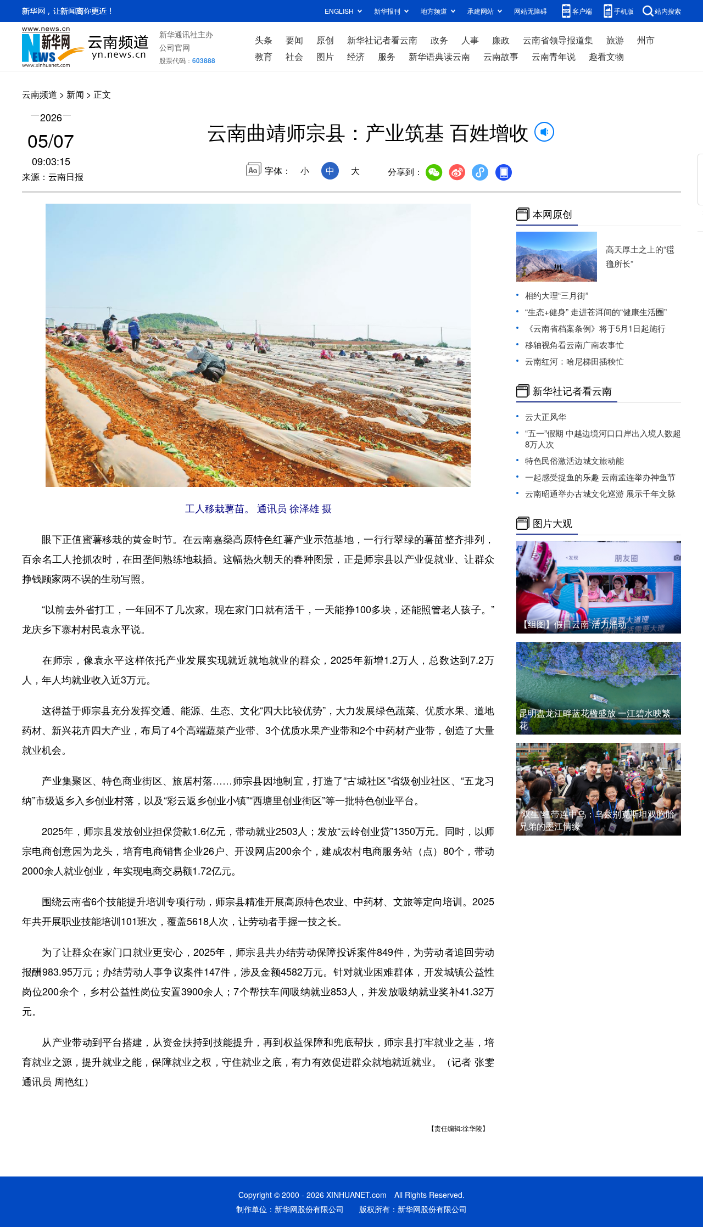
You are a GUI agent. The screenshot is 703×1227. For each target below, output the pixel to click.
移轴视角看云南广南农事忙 (574, 344)
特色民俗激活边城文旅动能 (574, 460)
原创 (325, 39)
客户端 (582, 10)
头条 (263, 39)
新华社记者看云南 (382, 39)
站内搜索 (668, 10)
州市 (646, 39)
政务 (439, 39)
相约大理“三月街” (556, 295)
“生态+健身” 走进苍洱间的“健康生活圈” (596, 311)
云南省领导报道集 (558, 39)
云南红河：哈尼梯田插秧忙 (574, 361)
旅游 (615, 39)
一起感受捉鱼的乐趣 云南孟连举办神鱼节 (600, 477)
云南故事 (500, 56)
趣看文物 (606, 56)
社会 (294, 56)
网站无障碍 (530, 10)
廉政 (501, 39)
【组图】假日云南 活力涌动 (573, 624)
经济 (356, 56)
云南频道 (39, 94)
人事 (470, 39)
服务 (386, 56)
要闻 (294, 39)
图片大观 (552, 523)
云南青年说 (554, 56)
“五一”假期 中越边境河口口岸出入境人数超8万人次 (603, 438)
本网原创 (552, 214)
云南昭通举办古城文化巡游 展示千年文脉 (600, 493)
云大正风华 (545, 416)
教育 (263, 56)
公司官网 (174, 47)
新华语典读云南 (439, 56)
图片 (325, 56)
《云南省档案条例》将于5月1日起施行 (595, 328)
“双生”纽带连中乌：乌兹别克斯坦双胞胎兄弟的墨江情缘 (596, 820)
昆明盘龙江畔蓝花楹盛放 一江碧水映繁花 (595, 719)
